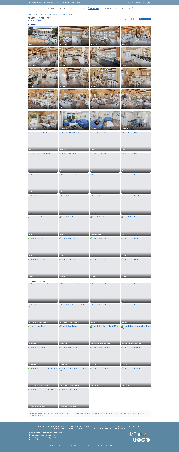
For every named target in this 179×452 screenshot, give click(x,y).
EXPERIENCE (117, 8)
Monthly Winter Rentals (58, 426)
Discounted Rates (36, 2)
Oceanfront (48, 14)
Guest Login (129, 2)
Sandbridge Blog (109, 426)
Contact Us (88, 428)
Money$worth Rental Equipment (63, 428)
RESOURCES (106, 8)
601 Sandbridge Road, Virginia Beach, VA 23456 (44, 435)
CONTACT (129, 8)
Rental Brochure (122, 426)
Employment (79, 428)
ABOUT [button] (81, 8)
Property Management (87, 426)
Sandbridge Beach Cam (101, 428)
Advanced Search (43, 426)
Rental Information (72, 426)
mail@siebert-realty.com (40, 440)
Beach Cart (49, 2)
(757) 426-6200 (53, 438)
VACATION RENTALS (53, 8)
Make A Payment (61, 2)
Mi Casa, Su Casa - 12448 (59, 14)
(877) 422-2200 (39, 438)
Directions (99, 426)
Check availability (145, 19)
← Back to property (125, 19)
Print (135, 19)
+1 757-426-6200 (75, 2)
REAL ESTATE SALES (70, 8)
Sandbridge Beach (38, 14)
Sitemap (123, 428)
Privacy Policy (114, 428)
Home (29, 14)
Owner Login (140, 2)
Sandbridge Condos (135, 426)
